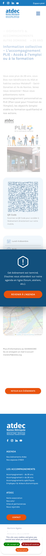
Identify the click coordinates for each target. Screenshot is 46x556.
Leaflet (18, 334)
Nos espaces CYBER (15, 460)
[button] (23, 308)
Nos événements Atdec (16, 457)
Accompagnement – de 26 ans (19, 474)
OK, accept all (13, 544)
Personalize (22, 550)
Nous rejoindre (13, 507)
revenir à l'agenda (23, 294)
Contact (16, 517)
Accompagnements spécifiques (20, 480)
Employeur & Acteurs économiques (22, 483)
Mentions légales (14, 528)
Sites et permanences (16, 504)
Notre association (14, 498)
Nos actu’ (10, 501)
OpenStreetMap (29, 334)
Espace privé (39, 3)
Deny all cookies (31, 544)
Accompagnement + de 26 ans (19, 477)
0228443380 (30, 349)
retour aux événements (23, 391)
